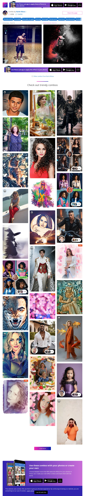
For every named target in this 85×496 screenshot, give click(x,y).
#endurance (53, 19)
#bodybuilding (8, 19)
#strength (45, 19)
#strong (38, 19)
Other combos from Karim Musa (43, 76)
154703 (19, 14)
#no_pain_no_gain (28, 19)
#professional (70, 19)
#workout (61, 19)
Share (72, 13)
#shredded (17, 19)
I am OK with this (41, 492)
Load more (42, 448)
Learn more (30, 491)
